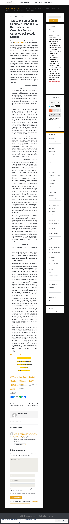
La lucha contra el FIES (53, 284)
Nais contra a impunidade (54, 205)
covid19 (50, 157)
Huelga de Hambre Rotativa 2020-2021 (54, 253)
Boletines (27, 2)
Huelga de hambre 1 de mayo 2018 (53, 224)
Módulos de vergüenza (53, 198)
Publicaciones (51, 266)
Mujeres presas (52, 201)
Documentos (51, 169)
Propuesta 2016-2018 (53, 263)
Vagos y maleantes (52, 297)
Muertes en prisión (53, 189)
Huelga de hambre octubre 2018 (54, 243)
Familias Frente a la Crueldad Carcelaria (54, 176)
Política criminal (52, 208)
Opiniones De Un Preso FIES (32, 406)
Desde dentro (51, 165)
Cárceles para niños (52, 151)
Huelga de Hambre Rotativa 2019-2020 (54, 248)
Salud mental (51, 287)
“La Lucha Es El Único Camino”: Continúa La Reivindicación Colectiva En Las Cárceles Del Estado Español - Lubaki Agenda (23, 434)
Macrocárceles (51, 195)
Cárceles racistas (52, 154)
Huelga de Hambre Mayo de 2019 (54, 239)
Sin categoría (51, 290)
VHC (49, 300)
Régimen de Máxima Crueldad (54, 282)
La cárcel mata (51, 186)
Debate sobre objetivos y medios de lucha (53, 162)
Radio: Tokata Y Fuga (36, 2)
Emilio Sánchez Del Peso (54, 220)
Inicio (21, 2)
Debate (45, 2)
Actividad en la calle (52, 141)
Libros (50, 272)
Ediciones (50, 2)
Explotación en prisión (53, 172)
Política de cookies (34, 522)
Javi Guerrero (52, 257)
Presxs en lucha (15, 8)
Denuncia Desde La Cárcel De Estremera (16, 406)
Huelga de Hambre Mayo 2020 (54, 234)
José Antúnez (52, 260)
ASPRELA (51, 217)
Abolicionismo (51, 138)
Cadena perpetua (52, 145)
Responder (24, 444)
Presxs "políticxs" (52, 211)
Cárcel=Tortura (51, 148)
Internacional (51, 183)
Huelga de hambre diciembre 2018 (53, 229)
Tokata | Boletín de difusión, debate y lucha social (34, 516)
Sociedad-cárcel (52, 294)
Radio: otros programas (53, 275)
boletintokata (29, 16)
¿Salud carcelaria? (53, 192)
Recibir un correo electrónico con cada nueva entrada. (24, 493)
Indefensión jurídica (52, 180)
